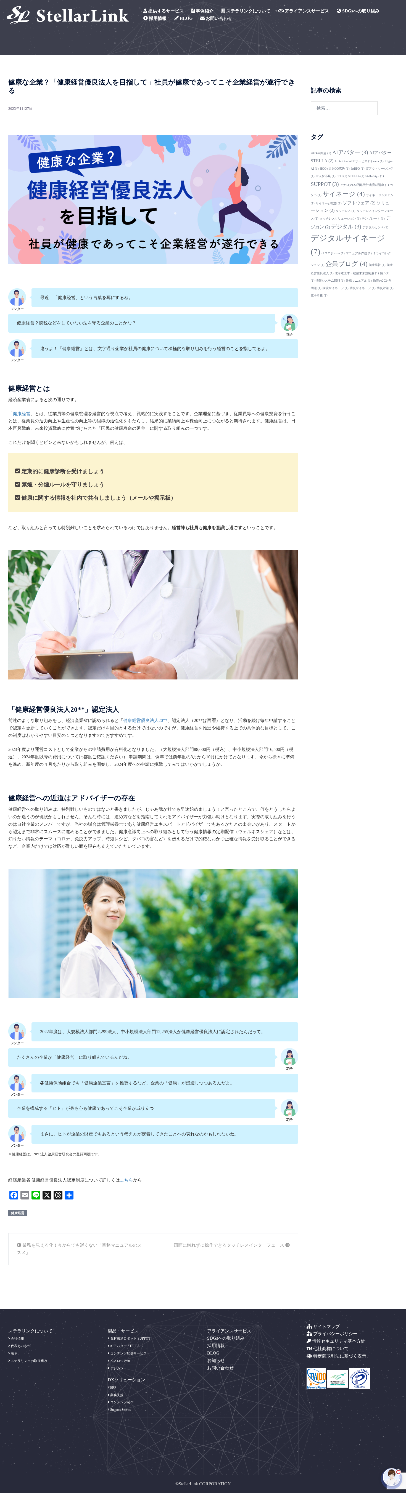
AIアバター (350, 152)
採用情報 (157, 18)
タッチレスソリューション (340, 218)
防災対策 (385, 288)
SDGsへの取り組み (360, 11)
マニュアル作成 (359, 253)
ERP (112, 1388)
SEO (342, 176)
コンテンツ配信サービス (128, 1353)
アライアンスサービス (306, 11)
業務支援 (116, 1395)
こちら (126, 1180)
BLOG (186, 18)
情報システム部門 (330, 280)
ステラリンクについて (247, 11)
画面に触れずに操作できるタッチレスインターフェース (229, 1245)
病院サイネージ (336, 288)
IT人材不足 (326, 176)
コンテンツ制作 (121, 1402)
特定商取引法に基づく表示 (339, 1356)
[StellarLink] (67, 14)
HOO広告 (341, 168)
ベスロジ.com (333, 253)
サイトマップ (326, 1326)
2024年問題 (321, 153)
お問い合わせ (218, 18)
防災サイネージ (363, 288)
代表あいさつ (20, 1346)
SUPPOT (325, 184)
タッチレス (345, 210)
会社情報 (17, 1338)
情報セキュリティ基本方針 (338, 1341)
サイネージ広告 (329, 203)
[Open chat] (391, 1478)
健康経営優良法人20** (145, 720)
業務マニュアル (359, 280)
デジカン (116, 1368)
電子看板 (319, 295)
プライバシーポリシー (334, 1333)
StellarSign (374, 176)
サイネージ (344, 194)
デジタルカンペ (375, 227)
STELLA (356, 176)
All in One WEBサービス (353, 161)
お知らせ (216, 1360)
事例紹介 (204, 11)
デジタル (346, 226)
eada (378, 161)
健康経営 (21, 413)
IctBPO (358, 168)
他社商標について (330, 1348)
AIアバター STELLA (124, 1346)
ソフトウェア (359, 203)
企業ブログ (347, 263)
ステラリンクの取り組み (28, 1361)
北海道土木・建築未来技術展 (357, 273)
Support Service (120, 1410)
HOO (325, 168)
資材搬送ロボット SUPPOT (129, 1338)
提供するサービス (165, 11)
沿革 (13, 1353)
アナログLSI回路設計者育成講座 (364, 184)
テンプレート (373, 218)
